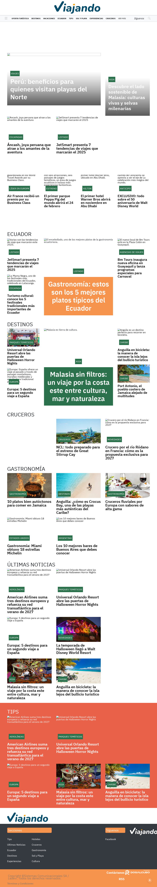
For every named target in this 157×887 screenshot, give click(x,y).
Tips (71, 18)
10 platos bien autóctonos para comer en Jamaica (29, 503)
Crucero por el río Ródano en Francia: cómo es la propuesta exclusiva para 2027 (127, 452)
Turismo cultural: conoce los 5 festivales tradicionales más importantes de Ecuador (21, 304)
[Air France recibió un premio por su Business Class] (23, 184)
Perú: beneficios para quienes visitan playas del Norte (48, 89)
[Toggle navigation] (5, 18)
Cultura (36, 861)
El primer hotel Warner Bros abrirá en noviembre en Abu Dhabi (95, 201)
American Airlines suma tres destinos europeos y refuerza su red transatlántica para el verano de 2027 (28, 604)
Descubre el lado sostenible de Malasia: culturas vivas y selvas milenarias (126, 97)
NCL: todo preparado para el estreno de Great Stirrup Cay (78, 451)
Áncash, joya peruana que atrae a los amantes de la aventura (29, 148)
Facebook (110, 839)
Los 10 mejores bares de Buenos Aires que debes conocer (76, 549)
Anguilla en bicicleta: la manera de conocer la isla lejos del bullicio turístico (134, 354)
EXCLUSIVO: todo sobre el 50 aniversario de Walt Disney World (132, 201)
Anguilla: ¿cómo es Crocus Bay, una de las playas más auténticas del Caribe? (78, 507)
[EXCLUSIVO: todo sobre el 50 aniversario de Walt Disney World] (134, 184)
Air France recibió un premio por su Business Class (23, 199)
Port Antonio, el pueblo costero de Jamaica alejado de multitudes (132, 391)
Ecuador (62, 18)
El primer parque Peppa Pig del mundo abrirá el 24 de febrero (58, 201)
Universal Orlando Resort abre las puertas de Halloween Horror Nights (21, 356)
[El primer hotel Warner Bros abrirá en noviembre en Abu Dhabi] (97, 184)
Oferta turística (20, 18)
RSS (121, 879)
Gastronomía (39, 850)
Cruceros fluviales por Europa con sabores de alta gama (124, 505)
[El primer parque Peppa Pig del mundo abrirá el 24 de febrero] (60, 184)
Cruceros (110, 18)
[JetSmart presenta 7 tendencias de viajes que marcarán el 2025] (23, 247)
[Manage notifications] (149, 880)
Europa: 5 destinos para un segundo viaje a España (21, 392)
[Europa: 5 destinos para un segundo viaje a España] (23, 377)
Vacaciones (49, 18)
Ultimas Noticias (16, 844)
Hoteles (36, 839)
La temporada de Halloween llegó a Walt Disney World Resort (75, 649)
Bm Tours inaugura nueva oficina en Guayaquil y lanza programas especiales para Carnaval (132, 267)
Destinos (35, 18)
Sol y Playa (81, 18)
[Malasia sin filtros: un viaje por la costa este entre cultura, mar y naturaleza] (78, 347)
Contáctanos (115, 872)
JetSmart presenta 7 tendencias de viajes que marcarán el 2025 (77, 148)
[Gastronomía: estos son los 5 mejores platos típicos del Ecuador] (78, 257)
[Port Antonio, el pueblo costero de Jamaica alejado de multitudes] (134, 374)
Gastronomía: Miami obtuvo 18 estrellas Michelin (24, 549)
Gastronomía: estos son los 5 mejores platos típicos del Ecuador (78, 296)
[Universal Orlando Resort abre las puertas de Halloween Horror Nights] (23, 337)
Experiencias (96, 18)
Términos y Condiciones (20, 883)
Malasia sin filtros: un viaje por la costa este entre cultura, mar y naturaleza (78, 386)
